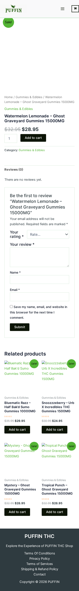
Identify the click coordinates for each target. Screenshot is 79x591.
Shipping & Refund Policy (39, 569)
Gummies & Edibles (29, 97)
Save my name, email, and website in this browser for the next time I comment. (38, 312)
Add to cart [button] (17, 430)
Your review (22, 244)
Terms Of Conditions (39, 553)
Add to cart (33, 138)
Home (8, 97)
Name (15, 272)
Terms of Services (39, 564)
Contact (40, 574)
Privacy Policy (39, 559)
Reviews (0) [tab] (13, 170)
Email (15, 290)
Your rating (17, 234)
